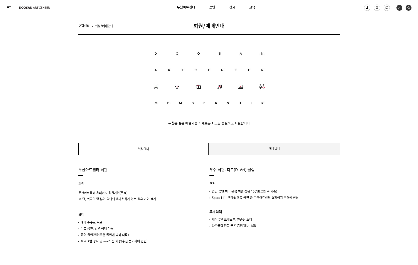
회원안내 (143, 149)
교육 (252, 7)
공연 (212, 7)
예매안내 (274, 148)
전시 (232, 7)
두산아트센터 (186, 7)
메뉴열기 (9, 8)
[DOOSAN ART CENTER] (34, 8)
